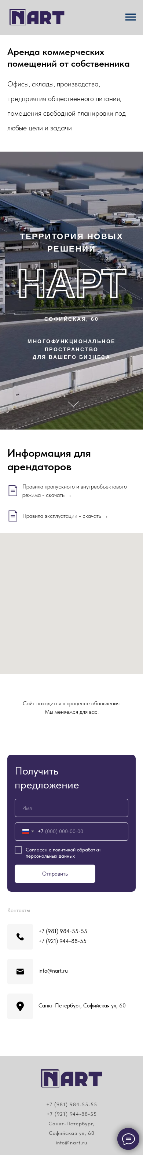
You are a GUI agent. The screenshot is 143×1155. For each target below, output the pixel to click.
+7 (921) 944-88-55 (72, 1114)
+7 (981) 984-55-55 (71, 1104)
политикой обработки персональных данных (63, 853)
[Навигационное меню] (130, 17)
